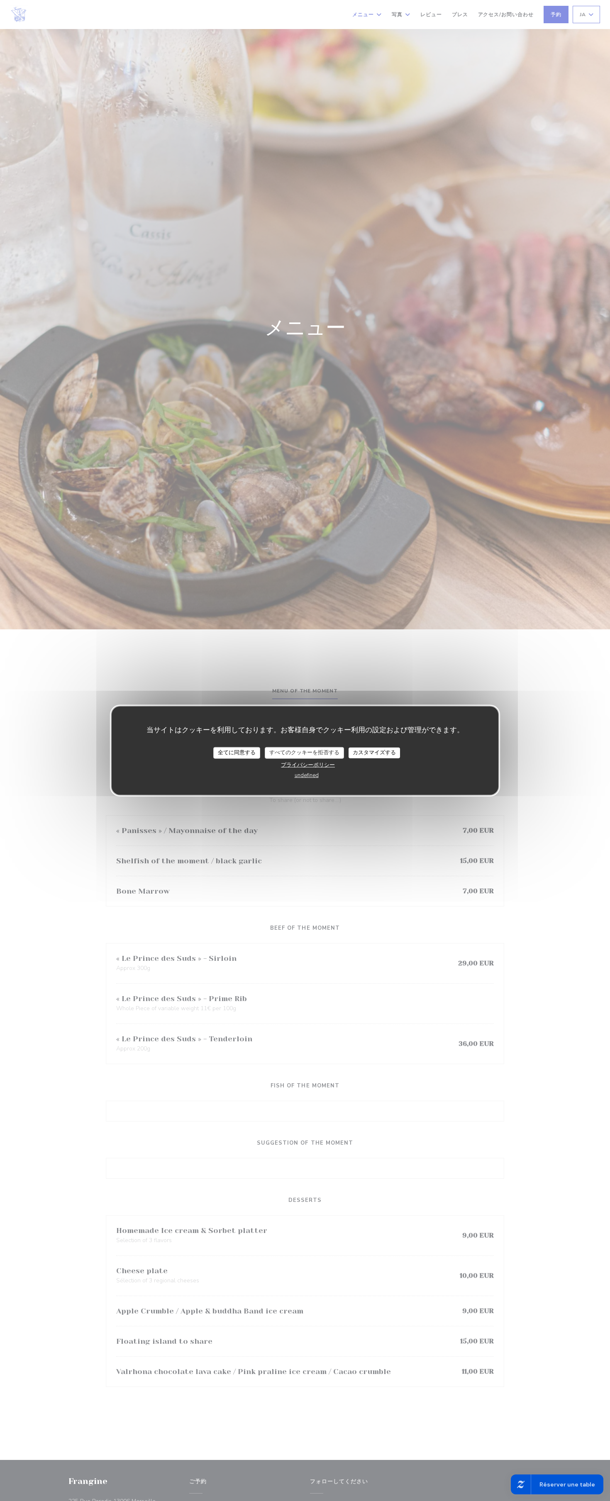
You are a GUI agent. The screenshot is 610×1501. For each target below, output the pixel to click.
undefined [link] (307, 775)
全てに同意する (237, 752)
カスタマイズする (374, 752)
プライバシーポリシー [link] (308, 764)
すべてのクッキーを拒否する (304, 752)
